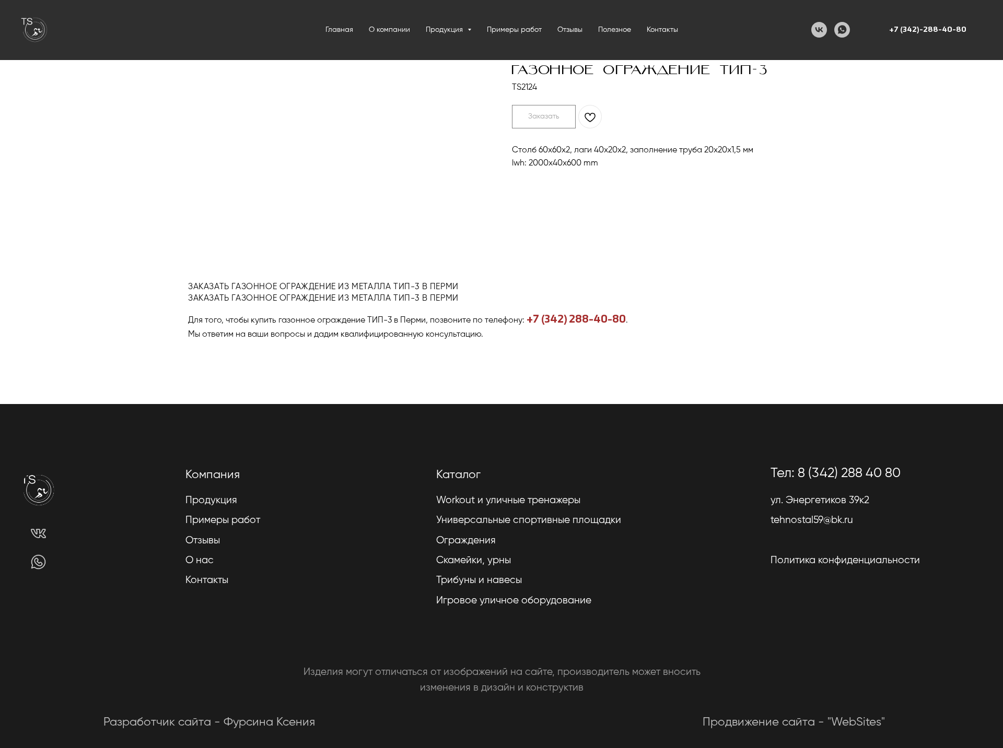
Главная (339, 29)
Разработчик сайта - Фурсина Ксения (209, 722)
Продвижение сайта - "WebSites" (794, 722)
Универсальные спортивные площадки (528, 520)
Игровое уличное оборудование (513, 600)
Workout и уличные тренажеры (508, 500)
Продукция (211, 500)
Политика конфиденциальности (845, 560)
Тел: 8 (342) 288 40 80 (836, 473)
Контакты (662, 29)
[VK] (819, 30)
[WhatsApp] (842, 30)
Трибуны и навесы (479, 580)
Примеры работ (514, 29)
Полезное (614, 29)
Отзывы (569, 29)
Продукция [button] (445, 29)
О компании (389, 29)
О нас (199, 560)
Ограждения (466, 540)
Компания (212, 475)
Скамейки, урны (473, 560)
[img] (38, 533)
